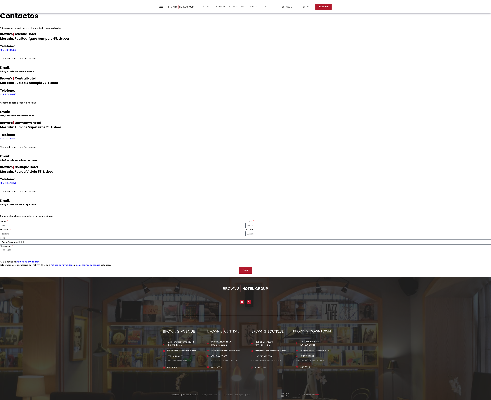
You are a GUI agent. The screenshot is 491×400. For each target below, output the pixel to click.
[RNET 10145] (164, 368)
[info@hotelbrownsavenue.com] (164, 351)
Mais (263, 6)
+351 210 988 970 (175, 356)
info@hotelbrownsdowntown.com (18, 160)
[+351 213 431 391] (297, 356)
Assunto (250, 229)
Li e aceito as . (21, 261)
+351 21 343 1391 (7, 138)
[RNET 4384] (252, 368)
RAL (248, 395)
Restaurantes (237, 6)
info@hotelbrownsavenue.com (17, 71)
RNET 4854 (216, 367)
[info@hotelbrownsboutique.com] (252, 351)
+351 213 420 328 (219, 356)
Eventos (253, 6)
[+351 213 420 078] (252, 356)
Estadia (205, 6)
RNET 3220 (304, 367)
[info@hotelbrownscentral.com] (208, 351)
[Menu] (161, 6)
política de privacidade (28, 261)
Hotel (2, 237)
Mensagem (6, 246)
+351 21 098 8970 (8, 50)
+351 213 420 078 (263, 356)
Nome (3, 221)
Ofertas (220, 6)
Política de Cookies (190, 395)
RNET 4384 (260, 367)
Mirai (317, 394)
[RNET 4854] (208, 367)
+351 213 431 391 (306, 356)
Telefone (4, 229)
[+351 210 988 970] (164, 356)
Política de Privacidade (62, 265)
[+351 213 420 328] (208, 356)
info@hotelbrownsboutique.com (18, 204)
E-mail (249, 221)
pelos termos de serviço (88, 265)
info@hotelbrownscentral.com (17, 115)
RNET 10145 (172, 367)
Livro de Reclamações (235, 395)
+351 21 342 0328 (8, 94)
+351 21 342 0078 (8, 183)
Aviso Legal (175, 395)
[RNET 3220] (297, 367)
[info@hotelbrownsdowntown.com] (297, 351)
